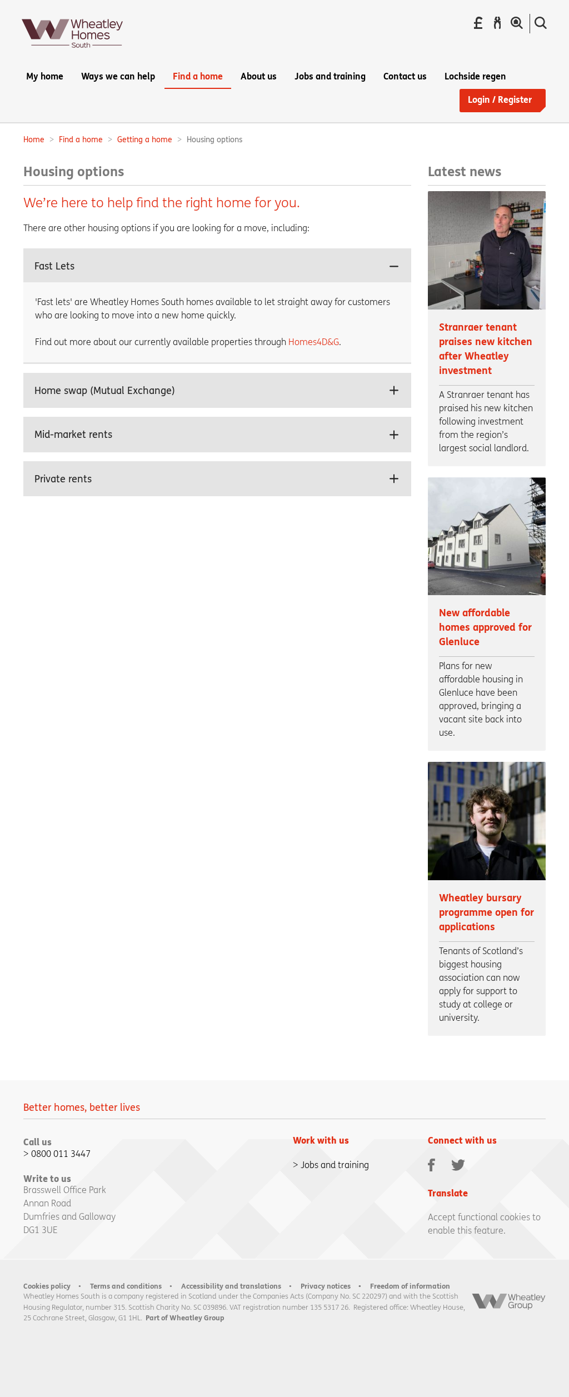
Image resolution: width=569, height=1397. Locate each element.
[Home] (72, 51)
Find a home (81, 139)
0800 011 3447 (61, 1154)
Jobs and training (335, 1165)
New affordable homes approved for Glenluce (485, 627)
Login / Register (500, 99)
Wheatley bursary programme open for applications (486, 912)
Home (33, 139)
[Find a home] (517, 23)
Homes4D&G (313, 342)
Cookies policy (47, 1286)
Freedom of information (410, 1286)
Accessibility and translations (231, 1286)
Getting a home (144, 139)
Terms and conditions (126, 1286)
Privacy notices (326, 1286)
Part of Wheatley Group (185, 1318)
